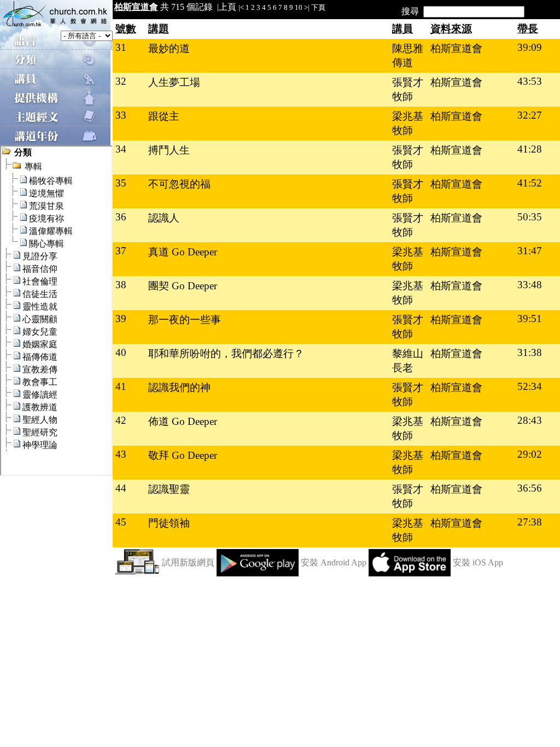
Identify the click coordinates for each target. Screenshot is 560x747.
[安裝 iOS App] (410, 573)
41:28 (529, 149)
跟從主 (163, 116)
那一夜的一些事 (184, 319)
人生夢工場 (174, 82)
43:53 (529, 81)
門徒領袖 (169, 523)
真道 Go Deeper (182, 252)
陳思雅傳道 (407, 55)
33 (120, 115)
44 (120, 488)
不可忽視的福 (179, 184)
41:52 (529, 183)
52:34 (529, 386)
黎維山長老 (407, 361)
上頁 (227, 6)
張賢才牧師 (407, 89)
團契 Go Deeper (182, 285)
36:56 (529, 488)
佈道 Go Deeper (182, 421)
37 (120, 250)
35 (120, 183)
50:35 (529, 217)
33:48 (529, 284)
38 (120, 284)
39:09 (529, 47)
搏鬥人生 (169, 150)
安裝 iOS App (478, 562)
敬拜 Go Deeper (182, 455)
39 (120, 318)
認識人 (163, 218)
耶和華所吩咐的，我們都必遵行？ (226, 353)
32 (120, 81)
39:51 (529, 318)
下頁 (318, 7)
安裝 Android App (333, 562)
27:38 (529, 522)
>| (307, 7)
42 (120, 420)
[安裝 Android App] (258, 573)
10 (298, 7)
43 (120, 454)
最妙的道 (169, 48)
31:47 (529, 250)
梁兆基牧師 (407, 123)
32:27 (529, 115)
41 (120, 386)
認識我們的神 (179, 387)
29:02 (529, 454)
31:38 (529, 352)
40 (120, 352)
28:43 (529, 420)
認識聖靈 (169, 489)
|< (241, 7)
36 (120, 217)
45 (120, 522)
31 (120, 47)
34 (120, 149)
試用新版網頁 (188, 562)
